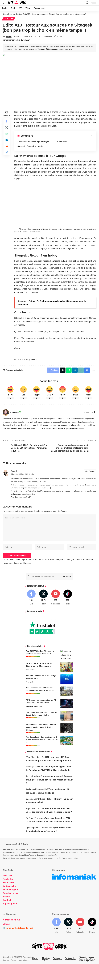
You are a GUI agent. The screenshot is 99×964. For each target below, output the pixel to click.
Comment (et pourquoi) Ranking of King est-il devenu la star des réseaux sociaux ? (49, 779)
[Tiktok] (67, 597)
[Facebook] (31, 597)
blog (28, 360)
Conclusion (62, 142)
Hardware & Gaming (34, 706)
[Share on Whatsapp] (6, 134)
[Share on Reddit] (6, 146)
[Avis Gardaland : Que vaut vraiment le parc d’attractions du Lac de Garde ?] (66, 740)
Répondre (91, 471)
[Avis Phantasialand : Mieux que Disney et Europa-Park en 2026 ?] (66, 691)
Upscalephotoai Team (36, 828)
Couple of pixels (10, 893)
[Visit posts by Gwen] (6, 412)
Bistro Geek (8, 882)
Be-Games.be (9, 886)
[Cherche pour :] (45, 576)
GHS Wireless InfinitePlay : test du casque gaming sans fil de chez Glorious (41, 727)
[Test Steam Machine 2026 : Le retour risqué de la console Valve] (66, 716)
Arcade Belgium (10, 890)
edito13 (34, 360)
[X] (43, 597)
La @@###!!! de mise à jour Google (33, 141)
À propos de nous (11, 920)
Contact (6, 924)
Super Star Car (32, 808)
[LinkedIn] (95, 412)
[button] (5, 2)
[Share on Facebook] (6, 121)
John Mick (30, 776)
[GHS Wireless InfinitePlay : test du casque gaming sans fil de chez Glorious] (66, 728)
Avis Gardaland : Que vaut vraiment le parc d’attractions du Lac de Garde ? (42, 739)
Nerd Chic (7, 876)
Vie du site (8, 19)
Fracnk (14, 471)
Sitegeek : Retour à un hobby (30, 146)
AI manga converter (34, 767)
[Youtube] (55, 597)
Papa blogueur (10, 903)
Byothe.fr (7, 900)
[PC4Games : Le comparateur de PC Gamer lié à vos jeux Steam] (66, 703)
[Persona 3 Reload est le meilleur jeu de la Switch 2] (66, 679)
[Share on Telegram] (6, 152)
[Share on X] (6, 127)
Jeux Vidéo (30, 670)
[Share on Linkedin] (6, 140)
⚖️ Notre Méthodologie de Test (18, 928)
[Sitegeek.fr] (17, 2)
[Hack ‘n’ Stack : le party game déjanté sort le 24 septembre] (66, 667)
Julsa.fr (6, 896)
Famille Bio (8, 879)
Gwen (8, 36)
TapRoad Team (33, 818)
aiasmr (29, 799)
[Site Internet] (91, 412)
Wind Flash (31, 757)
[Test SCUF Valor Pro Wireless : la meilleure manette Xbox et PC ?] (66, 654)
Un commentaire (45, 36)
